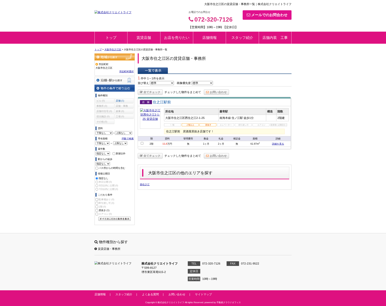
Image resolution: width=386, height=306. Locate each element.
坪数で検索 (128, 138)
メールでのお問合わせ (269, 15)
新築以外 (120, 153)
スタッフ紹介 (242, 38)
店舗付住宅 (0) (104, 111)
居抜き (104, 210)
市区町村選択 (126, 71)
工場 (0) (120, 116)
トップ (111, 38)
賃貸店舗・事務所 (109, 248)
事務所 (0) (101, 106)
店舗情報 (209, 38)
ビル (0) (100, 100)
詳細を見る (278, 143)
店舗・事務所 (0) (122, 106)
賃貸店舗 (144, 38)
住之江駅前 (162, 102)
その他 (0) (101, 121)
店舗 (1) (120, 100)
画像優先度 (184, 83)
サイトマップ (203, 294)
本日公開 (105, 181)
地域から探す (114, 56)
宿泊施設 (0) (103, 116)
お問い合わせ (218, 92)
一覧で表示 (153, 70)
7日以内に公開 (108, 189)
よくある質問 (150, 294)
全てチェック (152, 92)
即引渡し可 (106, 203)
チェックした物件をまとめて (182, 92)
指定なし (103, 178)
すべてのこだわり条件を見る (115, 219)
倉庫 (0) (120, 111)
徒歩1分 (249, 117)
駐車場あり (106, 199)
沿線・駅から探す (114, 80)
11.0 (164, 143)
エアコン (105, 214)
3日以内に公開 (108, 185)
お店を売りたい (176, 38)
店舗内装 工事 (275, 38)
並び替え (143, 83)
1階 (102, 206)
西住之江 (145, 184)
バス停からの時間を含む (112, 168)
